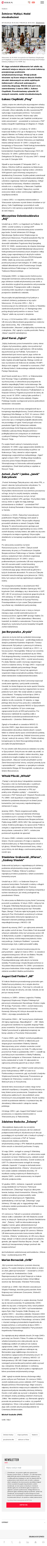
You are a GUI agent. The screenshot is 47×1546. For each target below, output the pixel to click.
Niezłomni (35, 1435)
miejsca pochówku (22, 1435)
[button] (44, 1523)
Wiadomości (40, 23)
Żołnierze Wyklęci (8, 1435)
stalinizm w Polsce (23, 1439)
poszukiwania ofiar (8, 1439)
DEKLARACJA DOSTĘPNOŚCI (36, 1536)
